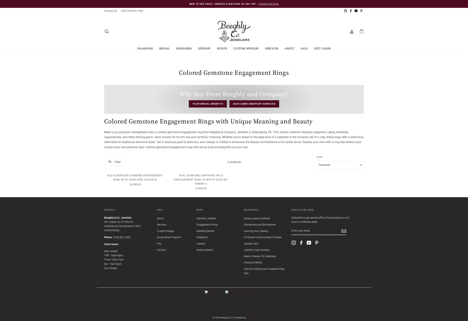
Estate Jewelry (205, 249)
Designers (184, 48)
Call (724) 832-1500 (132, 10)
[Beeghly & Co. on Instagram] (293, 243)
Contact (161, 249)
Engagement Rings (207, 224)
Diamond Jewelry (206, 218)
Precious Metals (253, 262)
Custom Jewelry (246, 48)
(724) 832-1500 (122, 237)
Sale (304, 48)
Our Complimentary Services (254, 103)
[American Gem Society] (241, 293)
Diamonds (145, 48)
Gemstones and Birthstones (259, 224)
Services (271, 48)
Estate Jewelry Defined (257, 218)
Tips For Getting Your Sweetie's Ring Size (264, 271)
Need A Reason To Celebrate (260, 256)
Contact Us (110, 10)
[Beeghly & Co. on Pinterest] (316, 243)
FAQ (159, 243)
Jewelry (204, 48)
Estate (222, 48)
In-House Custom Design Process (263, 237)
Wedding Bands (205, 231)
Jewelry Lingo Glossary (257, 249)
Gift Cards (322, 48)
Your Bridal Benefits (208, 103)
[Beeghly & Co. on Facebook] (301, 243)
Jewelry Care (251, 243)
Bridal (164, 48)
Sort (320, 157)
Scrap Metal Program (169, 237)
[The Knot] (212, 293)
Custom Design (165, 231)
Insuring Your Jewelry (256, 231)
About (289, 48)
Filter (117, 162)
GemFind (250, 317)
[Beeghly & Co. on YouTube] (309, 243)
